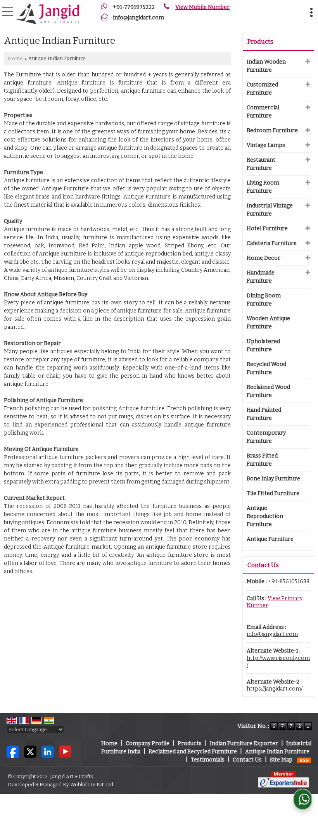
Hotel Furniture (267, 228)
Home (15, 58)
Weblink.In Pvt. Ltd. (92, 784)
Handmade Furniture (261, 276)
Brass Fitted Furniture (262, 459)
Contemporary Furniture (266, 437)
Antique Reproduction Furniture (265, 516)
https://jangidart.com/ (274, 689)
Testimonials (208, 759)
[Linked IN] (47, 751)
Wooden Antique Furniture (268, 322)
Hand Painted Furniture (264, 414)
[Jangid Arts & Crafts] (48, 13)
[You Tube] (65, 751)
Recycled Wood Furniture (266, 368)
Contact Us (247, 759)
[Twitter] (30, 751)
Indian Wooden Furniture (266, 66)
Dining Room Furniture (264, 299)
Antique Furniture (270, 539)
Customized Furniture (262, 88)
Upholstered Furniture (263, 345)
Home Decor (263, 258)
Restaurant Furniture (261, 164)
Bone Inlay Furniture (273, 478)
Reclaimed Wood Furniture (268, 391)
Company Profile (147, 743)
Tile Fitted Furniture (273, 493)
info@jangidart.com (138, 17)
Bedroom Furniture (272, 130)
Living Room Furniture (263, 187)
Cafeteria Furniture (272, 243)
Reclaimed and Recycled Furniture (193, 751)
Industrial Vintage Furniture (270, 209)
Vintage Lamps (266, 145)
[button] (202, 7)
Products (260, 41)
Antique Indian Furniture (277, 751)
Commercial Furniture (263, 111)
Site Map (281, 759)
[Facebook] (13, 751)
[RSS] (304, 759)
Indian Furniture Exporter (244, 743)
